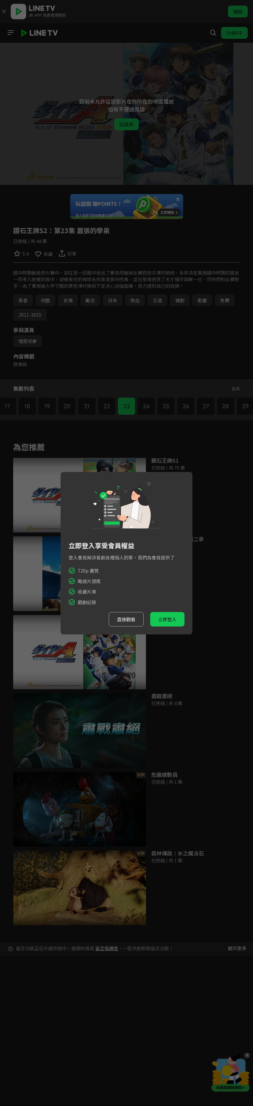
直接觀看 (126, 619)
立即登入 (167, 619)
